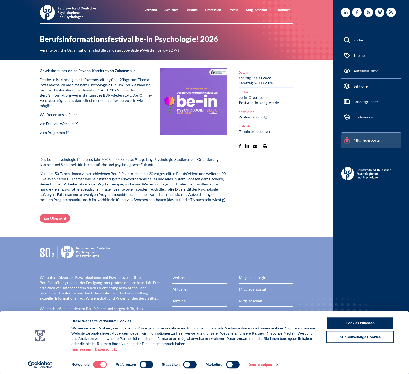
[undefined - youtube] (368, 12)
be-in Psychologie (61, 159)
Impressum (81, 349)
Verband (150, 10)
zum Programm (52, 132)
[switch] (146, 364)
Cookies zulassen (360, 323)
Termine (192, 10)
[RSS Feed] (391, 12)
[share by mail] (255, 146)
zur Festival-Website (57, 123)
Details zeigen (260, 365)
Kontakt (284, 10)
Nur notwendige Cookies (360, 337)
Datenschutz (106, 349)
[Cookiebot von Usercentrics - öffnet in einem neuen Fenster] (40, 364)
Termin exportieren (254, 131)
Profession (213, 10)
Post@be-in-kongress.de (259, 102)
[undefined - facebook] (357, 12)
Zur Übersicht (55, 218)
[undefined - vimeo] (379, 12)
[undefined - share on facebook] (240, 146)
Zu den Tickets (251, 117)
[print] (264, 146)
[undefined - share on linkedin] (247, 146)
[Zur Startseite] (68, 12)
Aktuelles (171, 10)
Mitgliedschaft (256, 10)
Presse (233, 10)
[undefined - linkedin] (345, 12)
